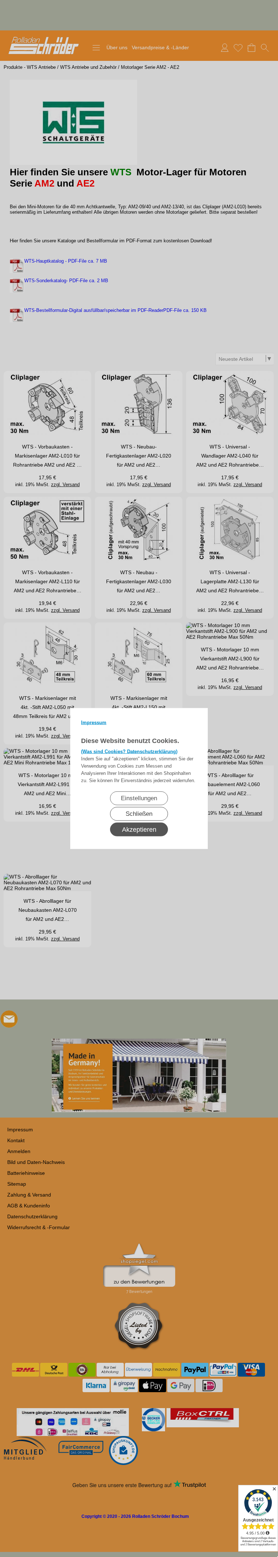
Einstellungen (139, 798)
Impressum (93, 722)
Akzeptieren (139, 829)
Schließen (139, 813)
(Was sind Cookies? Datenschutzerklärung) (129, 751)
